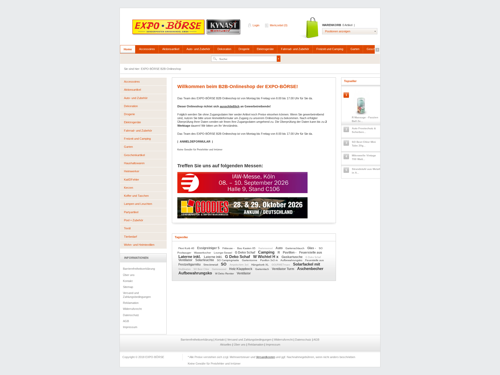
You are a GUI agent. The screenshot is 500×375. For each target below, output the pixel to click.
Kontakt (128, 280)
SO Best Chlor (201, 269)
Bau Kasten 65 (246, 248)
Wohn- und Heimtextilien (139, 244)
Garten (355, 49)
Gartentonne (250, 260)
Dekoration (224, 49)
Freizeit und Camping (329, 49)
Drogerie (244, 49)
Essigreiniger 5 (208, 248)
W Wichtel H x (266, 256)
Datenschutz (131, 315)
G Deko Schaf (245, 252)
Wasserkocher (203, 252)
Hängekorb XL (260, 264)
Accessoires (147, 49)
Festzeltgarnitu (189, 264)
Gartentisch (262, 269)
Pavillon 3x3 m (269, 260)
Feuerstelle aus (310, 252)
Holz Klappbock (241, 269)
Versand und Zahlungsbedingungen (137, 294)
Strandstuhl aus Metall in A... (366, 171)
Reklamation (131, 302)
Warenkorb (309, 28)
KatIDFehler (131, 179)
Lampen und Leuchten (138, 203)
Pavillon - (290, 252)
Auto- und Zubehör (198, 49)
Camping (267, 252)
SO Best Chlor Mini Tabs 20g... (364, 143)
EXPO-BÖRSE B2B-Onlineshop (187, 29)
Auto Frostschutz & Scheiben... (364, 130)
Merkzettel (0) (279, 25)
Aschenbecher (310, 268)
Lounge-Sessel (223, 252)
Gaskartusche (292, 257)
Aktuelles (226, 344)
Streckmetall (211, 264)
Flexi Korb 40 (186, 248)
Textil (127, 228)
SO (224, 264)
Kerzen (128, 187)
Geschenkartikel (134, 155)
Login (256, 25)
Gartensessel (265, 248)
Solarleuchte (205, 260)
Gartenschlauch (295, 248)
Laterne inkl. (190, 256)
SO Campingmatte (228, 260)
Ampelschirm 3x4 (239, 264)
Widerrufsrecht (132, 308)
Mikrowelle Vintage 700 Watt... (364, 157)
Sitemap (128, 286)
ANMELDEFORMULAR (195, 141)
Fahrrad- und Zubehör (295, 49)
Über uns (129, 274)
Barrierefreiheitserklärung (139, 268)
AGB (126, 321)
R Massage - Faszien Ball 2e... (365, 119)
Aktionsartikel (170, 49)
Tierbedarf (130, 236)
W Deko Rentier (225, 273)
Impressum (130, 327)
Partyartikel (131, 212)
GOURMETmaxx (281, 264)
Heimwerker (131, 171)
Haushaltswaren (134, 163)
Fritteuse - (228, 248)
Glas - (312, 248)
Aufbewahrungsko (291, 260)
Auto (279, 248)
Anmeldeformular (222, 118)
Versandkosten (265, 357)
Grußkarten (184, 269)
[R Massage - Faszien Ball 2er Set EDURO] (360, 104)
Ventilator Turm (283, 269)
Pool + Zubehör (133, 220)
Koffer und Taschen (136, 195)
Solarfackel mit (306, 264)
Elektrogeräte (265, 49)
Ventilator (185, 260)
